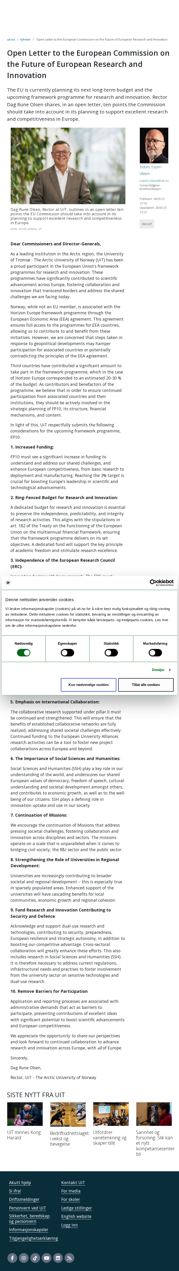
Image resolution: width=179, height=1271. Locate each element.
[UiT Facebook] (12, 1258)
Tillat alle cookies (146, 685)
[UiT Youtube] (47, 1258)
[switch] (67, 653)
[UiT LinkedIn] (58, 1258)
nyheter (25, 39)
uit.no (11, 39)
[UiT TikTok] (35, 1258)
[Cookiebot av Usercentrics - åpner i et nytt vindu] (153, 582)
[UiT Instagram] (24, 1258)
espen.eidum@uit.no (154, 180)
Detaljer (158, 670)
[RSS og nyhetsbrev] (69, 1258)
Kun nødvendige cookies (89, 685)
